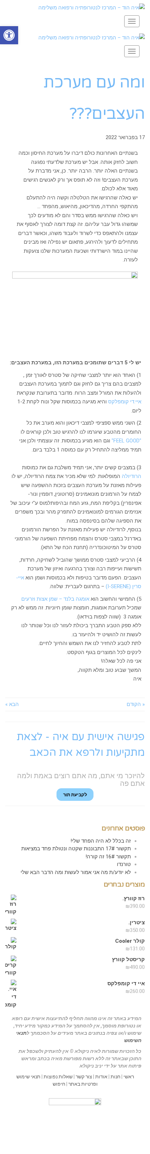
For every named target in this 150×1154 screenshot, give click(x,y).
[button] (9, 35)
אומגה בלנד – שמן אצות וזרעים (55, 599)
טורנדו (124, 864)
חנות (115, 1076)
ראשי (128, 1076)
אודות (101, 1076)
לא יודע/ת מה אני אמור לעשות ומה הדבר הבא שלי (76, 872)
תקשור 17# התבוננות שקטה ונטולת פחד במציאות (76, 848)
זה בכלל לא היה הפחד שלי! (100, 841)
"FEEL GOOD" (126, 441)
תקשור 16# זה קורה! (108, 856)
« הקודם (136, 704)
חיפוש (59, 1084)
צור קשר (84, 1076)
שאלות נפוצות (58, 1076)
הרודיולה (131, 476)
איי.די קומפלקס (124, 401)
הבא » (12, 704)
